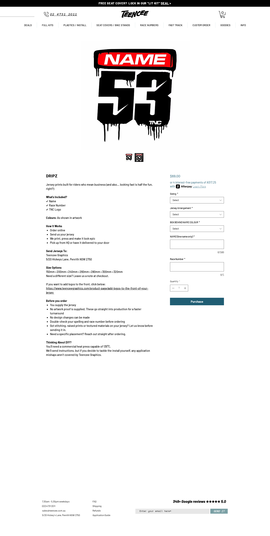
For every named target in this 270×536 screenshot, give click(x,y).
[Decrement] (173, 288)
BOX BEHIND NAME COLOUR (185, 222)
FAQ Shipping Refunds (97, 506)
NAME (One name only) (182, 236)
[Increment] (185, 288)
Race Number (177, 259)
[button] (223, 14)
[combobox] (197, 200)
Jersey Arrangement (181, 208)
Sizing (174, 193)
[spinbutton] (179, 288)
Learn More (199, 186)
